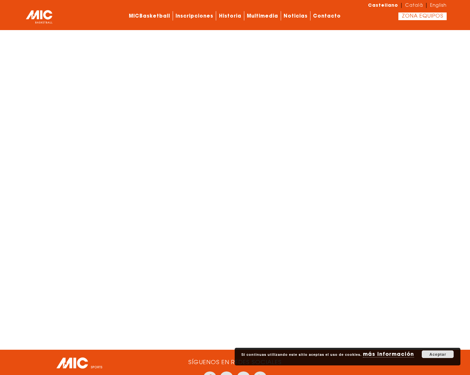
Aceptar (437, 354)
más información (388, 354)
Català (414, 6)
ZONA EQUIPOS (422, 16)
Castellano (383, 5)
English (438, 6)
